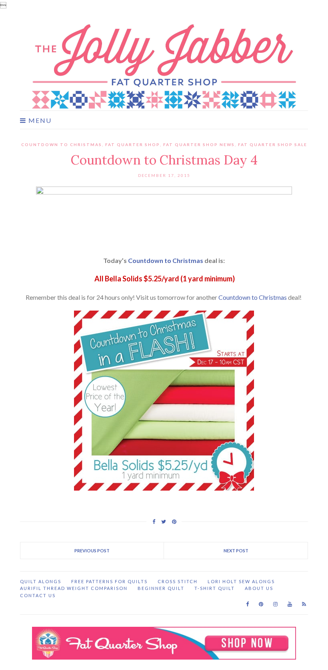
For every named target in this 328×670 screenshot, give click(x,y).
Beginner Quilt (161, 588)
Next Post (236, 550)
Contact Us (38, 595)
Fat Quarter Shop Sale (272, 144)
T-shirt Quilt (214, 588)
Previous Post (92, 550)
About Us (259, 588)
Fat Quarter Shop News (199, 144)
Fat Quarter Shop (132, 144)
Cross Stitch (178, 581)
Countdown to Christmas (61, 144)
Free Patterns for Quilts (109, 581)
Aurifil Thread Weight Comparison (74, 588)
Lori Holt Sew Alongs (241, 581)
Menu (39, 120)
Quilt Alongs (40, 581)
